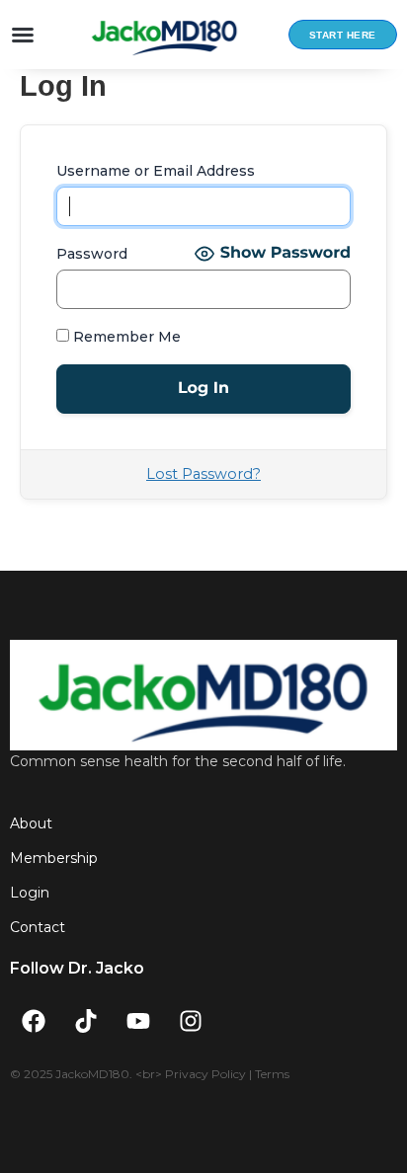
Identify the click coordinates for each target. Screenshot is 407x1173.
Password (91, 254)
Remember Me (125, 337)
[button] (23, 34)
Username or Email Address (155, 171)
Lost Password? (203, 474)
